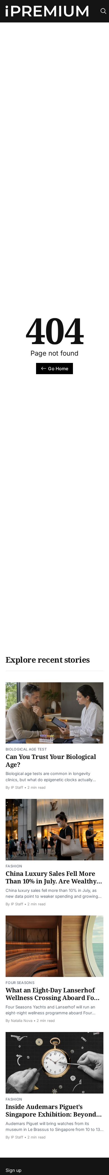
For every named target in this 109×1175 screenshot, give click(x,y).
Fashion (14, 866)
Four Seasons (20, 983)
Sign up (14, 1170)
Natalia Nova (21, 1021)
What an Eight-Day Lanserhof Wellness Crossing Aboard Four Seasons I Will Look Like (53, 998)
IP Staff (17, 787)
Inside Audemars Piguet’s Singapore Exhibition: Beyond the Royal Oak (51, 1114)
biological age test (26, 749)
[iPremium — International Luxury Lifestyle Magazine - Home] (47, 11)
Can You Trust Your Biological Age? (51, 760)
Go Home (58, 368)
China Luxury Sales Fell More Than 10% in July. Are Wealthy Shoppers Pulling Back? (51, 881)
